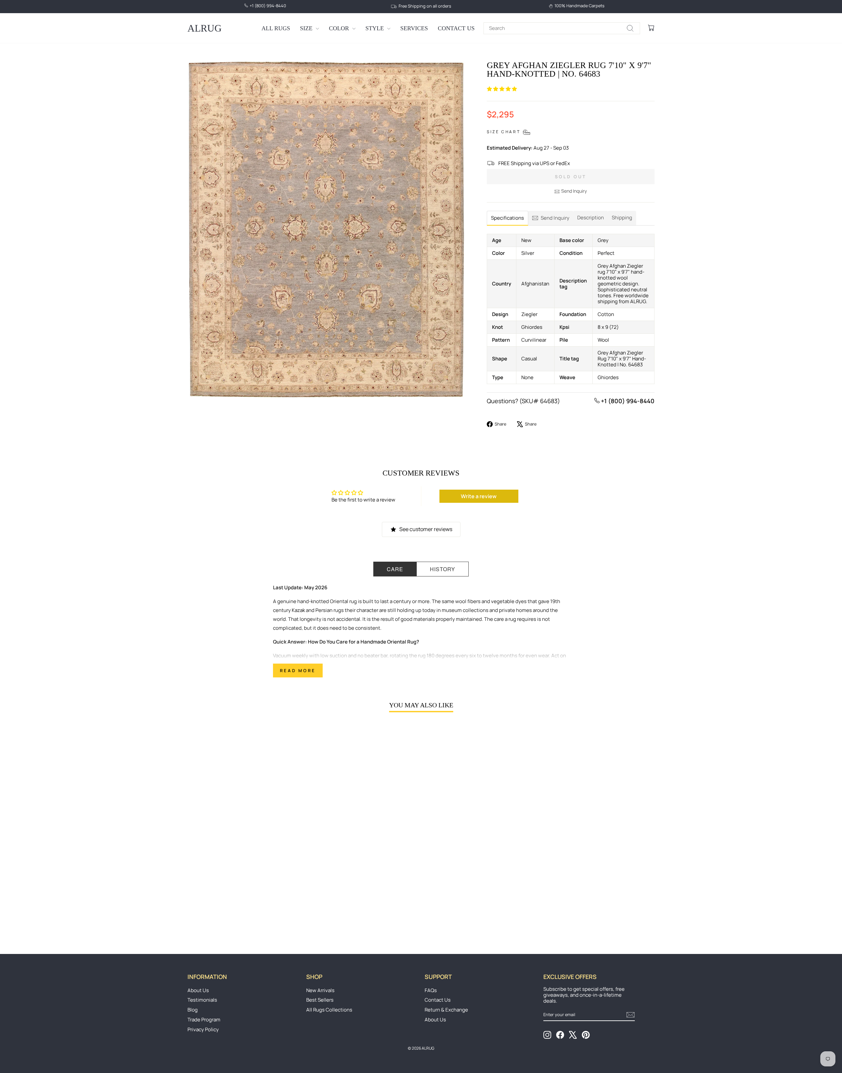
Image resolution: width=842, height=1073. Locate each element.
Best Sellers (320, 999)
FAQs (431, 990)
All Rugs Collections (329, 1009)
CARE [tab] (395, 569)
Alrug (204, 28)
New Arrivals (320, 990)
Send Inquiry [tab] (555, 217)
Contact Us (456, 28)
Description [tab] (590, 217)
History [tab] (442, 569)
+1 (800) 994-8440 (627, 401)
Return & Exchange (446, 1009)
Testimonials (202, 999)
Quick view (243, 885)
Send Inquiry (574, 191)
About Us (198, 990)
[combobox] (561, 28)
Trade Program (203, 1019)
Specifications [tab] (507, 217)
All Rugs (275, 28)
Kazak (298, 610)
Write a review (479, 496)
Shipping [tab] (622, 217)
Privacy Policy (203, 1029)
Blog (192, 1009)
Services (414, 28)
